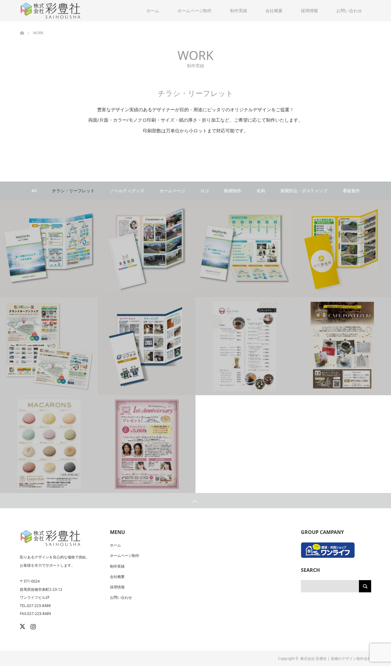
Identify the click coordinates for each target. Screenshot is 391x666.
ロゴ (204, 190)
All (34, 190)
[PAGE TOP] (195, 500)
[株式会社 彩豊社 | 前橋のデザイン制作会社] (50, 10)
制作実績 (238, 10)
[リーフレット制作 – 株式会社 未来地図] (147, 249)
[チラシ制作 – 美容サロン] (147, 444)
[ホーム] (22, 23)
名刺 (261, 190)
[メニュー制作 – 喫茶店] (244, 346)
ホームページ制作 (194, 10)
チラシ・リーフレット (73, 190)
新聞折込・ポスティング (303, 190)
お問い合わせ (349, 10)
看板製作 (351, 190)
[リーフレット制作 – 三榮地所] (342, 249)
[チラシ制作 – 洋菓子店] (49, 444)
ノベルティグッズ (127, 190)
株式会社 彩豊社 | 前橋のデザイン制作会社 (335, 658)
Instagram (32, 625)
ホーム (152, 10)
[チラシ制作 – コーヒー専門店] (342, 346)
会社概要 (274, 10)
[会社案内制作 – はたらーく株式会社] (49, 249)
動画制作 (232, 190)
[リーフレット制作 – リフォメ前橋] (147, 346)
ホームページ (172, 190)
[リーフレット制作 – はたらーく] (244, 249)
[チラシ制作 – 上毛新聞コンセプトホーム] (49, 346)
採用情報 (309, 10)
